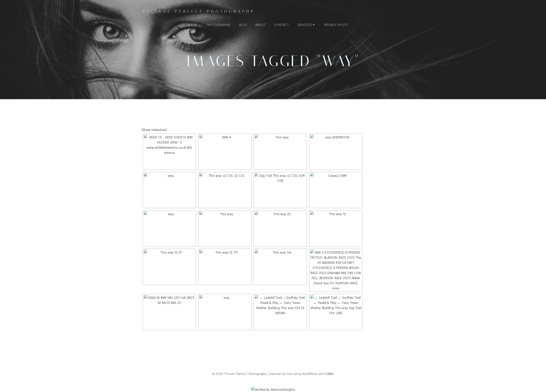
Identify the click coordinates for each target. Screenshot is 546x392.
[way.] (169, 190)
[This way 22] (280, 228)
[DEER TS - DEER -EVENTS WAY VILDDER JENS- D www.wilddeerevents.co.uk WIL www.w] (169, 152)
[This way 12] (335, 228)
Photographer (219, 24)
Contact (281, 24)
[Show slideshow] (154, 129)
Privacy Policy (336, 24)
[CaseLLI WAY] (335, 190)
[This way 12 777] (224, 267)
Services (305, 24)
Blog (243, 24)
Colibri (329, 373)
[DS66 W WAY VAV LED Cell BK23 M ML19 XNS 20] (169, 312)
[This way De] (280, 267)
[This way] (280, 152)
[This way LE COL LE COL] (224, 190)
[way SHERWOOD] (335, 152)
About (260, 24)
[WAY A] (224, 152)
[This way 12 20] (169, 267)
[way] (169, 228)
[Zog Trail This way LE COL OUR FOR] (280, 190)
